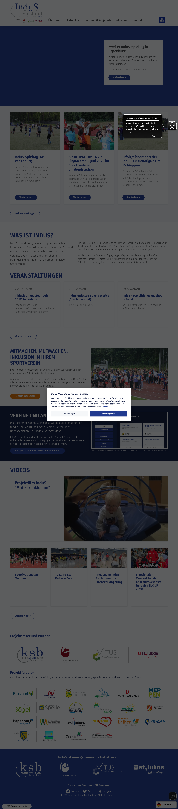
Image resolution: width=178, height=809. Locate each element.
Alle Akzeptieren (108, 414)
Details (105, 406)
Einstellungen (69, 414)
